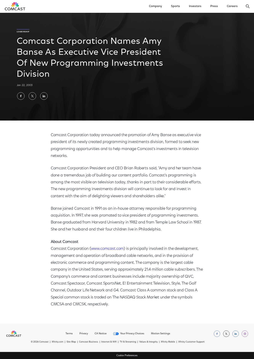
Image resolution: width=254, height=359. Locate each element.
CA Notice (101, 333)
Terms (69, 333)
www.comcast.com (107, 249)
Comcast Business (88, 342)
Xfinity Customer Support (191, 342)
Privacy (83, 333)
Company (155, 6)
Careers (232, 6)
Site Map (71, 342)
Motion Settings (160, 333)
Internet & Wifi (109, 342)
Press (214, 6)
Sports (175, 6)
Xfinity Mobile (168, 342)
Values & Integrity (148, 342)
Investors (195, 6)
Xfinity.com (57, 342)
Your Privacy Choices (132, 333)
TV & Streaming (128, 342)
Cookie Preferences (127, 355)
